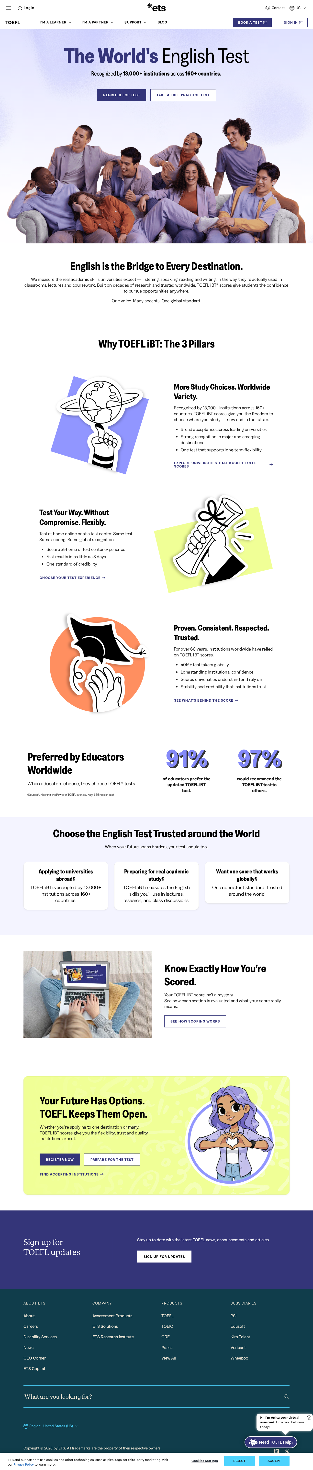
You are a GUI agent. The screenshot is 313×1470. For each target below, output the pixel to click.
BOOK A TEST (250, 22)
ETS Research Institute (113, 1336)
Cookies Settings (204, 1461)
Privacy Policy (23, 1465)
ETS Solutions (105, 1326)
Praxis (166, 1347)
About (29, 1315)
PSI (233, 1315)
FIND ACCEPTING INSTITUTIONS (69, 1174)
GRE (165, 1336)
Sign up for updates (164, 1256)
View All (168, 1358)
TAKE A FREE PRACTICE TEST (183, 95)
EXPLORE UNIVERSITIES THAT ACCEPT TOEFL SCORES (215, 464)
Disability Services (40, 1336)
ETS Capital (34, 1368)
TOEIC (167, 1326)
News (28, 1347)
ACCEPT (274, 1461)
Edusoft (238, 1326)
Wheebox (239, 1358)
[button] (56, 22)
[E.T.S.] (156, 8)
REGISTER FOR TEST (121, 95)
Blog (163, 22)
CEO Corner (34, 1358)
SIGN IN (291, 22)
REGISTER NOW (60, 1159)
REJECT (239, 1461)
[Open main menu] (8, 8)
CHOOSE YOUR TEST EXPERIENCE (70, 578)
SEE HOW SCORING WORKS (195, 1021)
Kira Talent (240, 1336)
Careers (30, 1326)
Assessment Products (112, 1315)
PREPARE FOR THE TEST (112, 1159)
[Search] (287, 1396)
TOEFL (167, 1315)
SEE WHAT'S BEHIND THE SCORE (204, 700)
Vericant (238, 1347)
